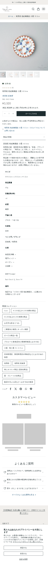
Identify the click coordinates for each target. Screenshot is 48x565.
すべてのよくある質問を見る (23, 495)
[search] (33, 9)
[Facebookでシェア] (10, 388)
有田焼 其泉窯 (7, 96)
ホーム (10, 16)
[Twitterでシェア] (15, 388)
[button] (31, 113)
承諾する (23, 548)
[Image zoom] (24, 46)
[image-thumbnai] (3, 74)
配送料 (10, 108)
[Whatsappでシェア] (25, 388)
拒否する (23, 553)
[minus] (4, 113)
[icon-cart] (38, 9)
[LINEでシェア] (31, 388)
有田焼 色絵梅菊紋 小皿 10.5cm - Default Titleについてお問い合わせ (24, 129)
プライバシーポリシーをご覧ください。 (28, 542)
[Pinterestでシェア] (20, 388)
